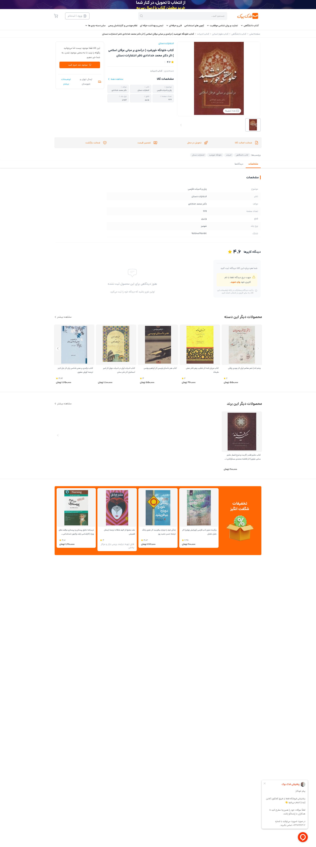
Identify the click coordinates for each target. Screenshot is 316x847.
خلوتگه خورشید (215, 155)
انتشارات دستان (166, 43)
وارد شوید (235, 282)
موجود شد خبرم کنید (78, 65)
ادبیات (228, 155)
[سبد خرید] (56, 16)
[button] (58, 348)
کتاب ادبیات (156, 70)
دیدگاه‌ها (239, 164)
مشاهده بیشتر (64, 317)
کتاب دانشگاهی (242, 155)
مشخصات (253, 164)
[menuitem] (249, 25)
